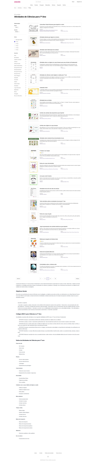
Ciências (53, 5)
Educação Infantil (19, 39)
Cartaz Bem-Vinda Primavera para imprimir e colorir (52, 24)
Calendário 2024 (43, 87)
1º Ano (17, 41)
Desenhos (52, 30)
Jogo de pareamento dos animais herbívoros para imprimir (53, 226)
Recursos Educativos (43, 93)
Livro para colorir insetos (46, 176)
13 (55, 278)
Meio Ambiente (42, 118)
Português (42, 5)
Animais (41, 55)
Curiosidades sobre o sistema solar (48, 264)
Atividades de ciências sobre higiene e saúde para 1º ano (53, 75)
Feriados (36, 5)
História (64, 5)
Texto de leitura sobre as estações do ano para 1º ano (52, 201)
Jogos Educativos (46, 232)
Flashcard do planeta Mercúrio (47, 251)
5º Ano (17, 49)
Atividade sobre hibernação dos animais (49, 49)
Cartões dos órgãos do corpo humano (49, 125)
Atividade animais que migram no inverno (49, 37)
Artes (49, 30)
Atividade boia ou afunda (46, 100)
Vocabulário (47, 158)
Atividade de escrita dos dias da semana (49, 188)
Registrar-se (79, 1)
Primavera (45, 31)
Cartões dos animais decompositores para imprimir (52, 112)
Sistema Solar (42, 246)
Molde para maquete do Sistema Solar (49, 239)
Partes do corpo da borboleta (47, 163)
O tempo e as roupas (45, 150)
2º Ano (17, 43)
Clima (44, 158)
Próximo (77, 278)
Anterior (18, 278)
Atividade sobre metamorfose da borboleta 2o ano (52, 138)
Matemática (47, 5)
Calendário (48, 93)
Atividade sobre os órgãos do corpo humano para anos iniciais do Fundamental (58, 62)
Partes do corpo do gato (45, 213)
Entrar (73, 1)
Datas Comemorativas (51, 31)
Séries (31, 5)
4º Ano (17, 47)
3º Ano (17, 45)
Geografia (59, 5)
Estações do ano (42, 30)
